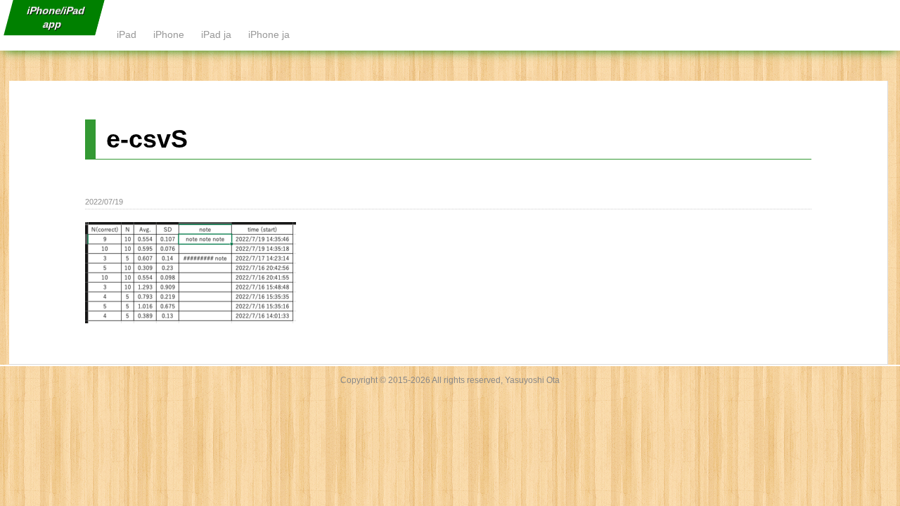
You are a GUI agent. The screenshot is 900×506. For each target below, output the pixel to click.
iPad (126, 34)
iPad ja (216, 34)
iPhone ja (269, 34)
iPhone (168, 34)
